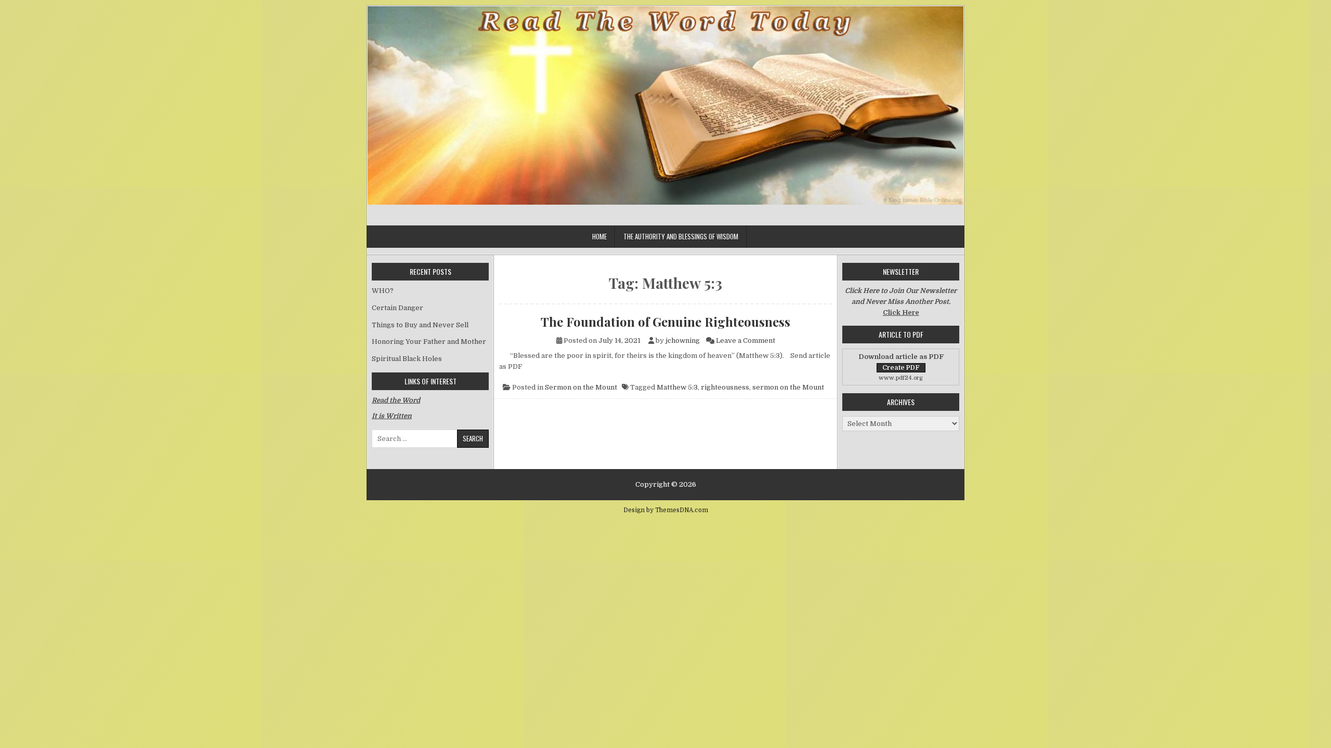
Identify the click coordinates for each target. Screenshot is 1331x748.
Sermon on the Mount (581, 387)
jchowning (683, 340)
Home (599, 236)
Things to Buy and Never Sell (420, 325)
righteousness (725, 387)
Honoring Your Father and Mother (429, 341)
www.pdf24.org (901, 378)
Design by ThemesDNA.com (665, 510)
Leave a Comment (745, 340)
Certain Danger (397, 308)
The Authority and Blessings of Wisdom (680, 236)
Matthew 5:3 (677, 387)
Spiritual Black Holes (407, 359)
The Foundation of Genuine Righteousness (665, 321)
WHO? (383, 291)
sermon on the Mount (788, 387)
